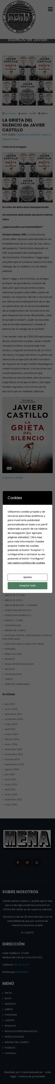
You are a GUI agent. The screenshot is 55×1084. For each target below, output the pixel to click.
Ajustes (27, 577)
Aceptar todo (27, 585)
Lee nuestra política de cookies (26, 563)
